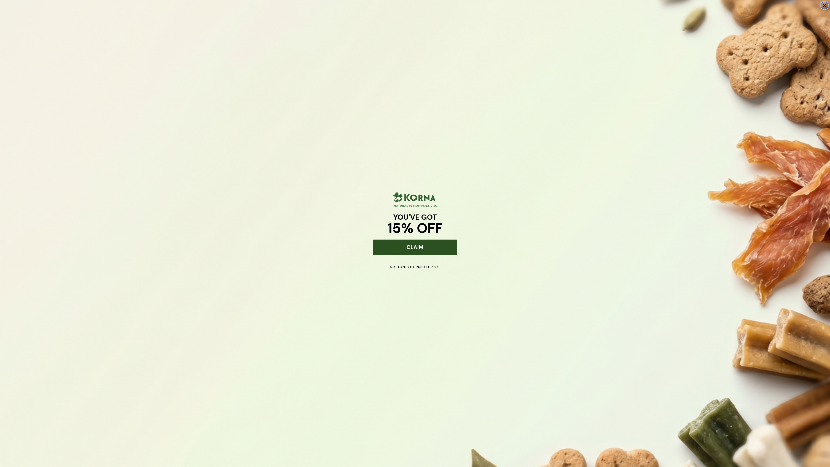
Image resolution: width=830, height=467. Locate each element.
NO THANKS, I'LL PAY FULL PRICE (415, 267)
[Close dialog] (824, 5)
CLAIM (415, 247)
